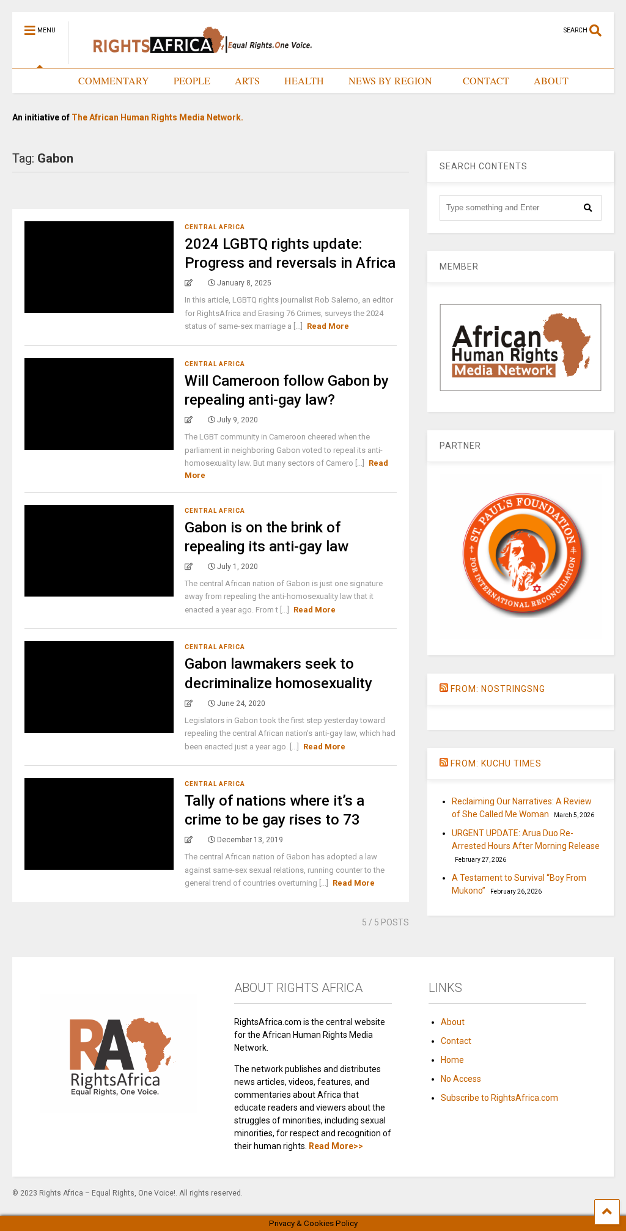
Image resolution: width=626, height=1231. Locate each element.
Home (452, 1060)
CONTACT (486, 80)
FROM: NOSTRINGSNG (498, 689)
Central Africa (215, 227)
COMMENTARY (113, 80)
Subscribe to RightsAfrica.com (499, 1098)
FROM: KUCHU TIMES (496, 763)
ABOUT (551, 80)
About (453, 1022)
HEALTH (304, 80)
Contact (456, 1041)
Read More (328, 326)
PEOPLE (192, 80)
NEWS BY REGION (390, 80)
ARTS (247, 80)
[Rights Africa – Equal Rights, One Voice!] (196, 59)
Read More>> (336, 1146)
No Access (461, 1079)
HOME (39, 80)
